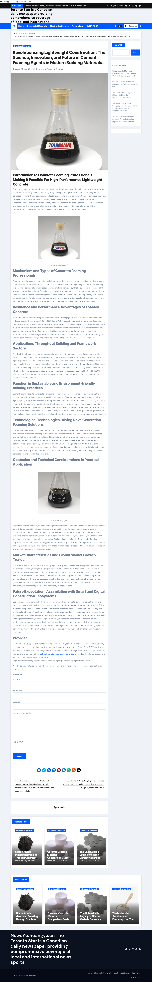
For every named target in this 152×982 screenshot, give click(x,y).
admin (61, 807)
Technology (77, 26)
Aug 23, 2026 (29, 861)
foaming (60, 69)
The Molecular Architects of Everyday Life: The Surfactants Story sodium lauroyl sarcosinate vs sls (125, 107)
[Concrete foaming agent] (59, 238)
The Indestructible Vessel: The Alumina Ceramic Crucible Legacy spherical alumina (125, 119)
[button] (140, 26)
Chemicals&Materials (37, 26)
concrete (51, 69)
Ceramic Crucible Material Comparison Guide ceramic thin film (58, 856)
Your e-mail (18, 690)
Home (21, 26)
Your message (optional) (23, 713)
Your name (17, 679)
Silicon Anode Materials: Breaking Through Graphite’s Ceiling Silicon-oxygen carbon (26, 857)
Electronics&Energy (59, 26)
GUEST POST (92, 26)
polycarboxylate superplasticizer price (57, 654)
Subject (16, 702)
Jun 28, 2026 (94, 861)
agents (43, 69)
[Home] (14, 26)
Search (119, 45)
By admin (16, 69)
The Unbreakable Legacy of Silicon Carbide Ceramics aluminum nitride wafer (90, 857)
